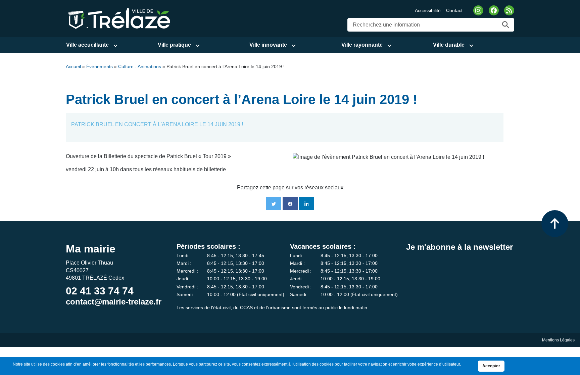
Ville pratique (174, 45)
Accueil (73, 66)
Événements (99, 66)
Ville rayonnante (362, 45)
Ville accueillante (87, 45)
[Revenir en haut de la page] (554, 223)
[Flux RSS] (509, 10)
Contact (454, 10)
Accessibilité (428, 10)
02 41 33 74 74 (100, 291)
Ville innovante (268, 45)
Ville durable (449, 45)
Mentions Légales (558, 340)
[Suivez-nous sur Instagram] (478, 10)
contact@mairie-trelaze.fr (113, 301)
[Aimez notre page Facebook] (494, 10)
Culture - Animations (139, 66)
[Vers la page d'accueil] (118, 18)
